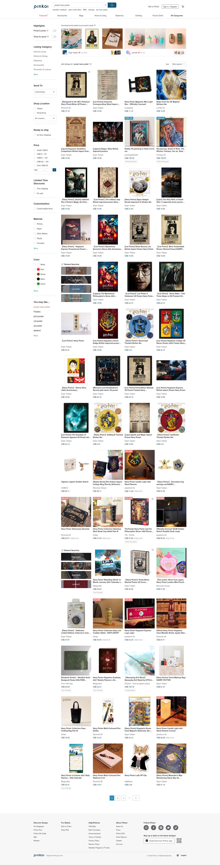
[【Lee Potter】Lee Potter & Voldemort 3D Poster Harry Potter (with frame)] (140, 277)
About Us (119, 826)
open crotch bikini (74, 9)
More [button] (36, 74)
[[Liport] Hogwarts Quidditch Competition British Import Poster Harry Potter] (76, 132)
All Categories (39, 826)
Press (118, 830)
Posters (37, 311)
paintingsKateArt (131, 154)
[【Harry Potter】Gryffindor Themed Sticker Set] (171, 418)
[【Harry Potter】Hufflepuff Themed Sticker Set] (108, 418)
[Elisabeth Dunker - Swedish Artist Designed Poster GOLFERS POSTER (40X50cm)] (76, 661)
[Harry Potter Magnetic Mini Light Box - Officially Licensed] (140, 85)
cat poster (38, 321)
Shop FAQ (65, 830)
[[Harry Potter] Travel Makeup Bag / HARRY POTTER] (171, 661)
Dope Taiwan (98, 107)
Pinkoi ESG (120, 833)
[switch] (45, 30)
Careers (119, 840)
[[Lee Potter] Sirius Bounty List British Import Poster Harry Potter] (140, 230)
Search (112, 5)
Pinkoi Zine (38, 830)
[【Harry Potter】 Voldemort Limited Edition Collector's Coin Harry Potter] (76, 613)
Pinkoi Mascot (121, 837)
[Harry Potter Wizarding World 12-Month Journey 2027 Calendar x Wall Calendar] (108, 563)
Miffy (85, 9)
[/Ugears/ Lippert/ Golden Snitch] (76, 465)
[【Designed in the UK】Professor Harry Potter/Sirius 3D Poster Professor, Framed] (76, 85)
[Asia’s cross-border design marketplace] (41, 6)
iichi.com (119, 844)
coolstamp (129, 107)
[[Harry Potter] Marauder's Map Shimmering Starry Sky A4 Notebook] (171, 758)
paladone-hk (130, 488)
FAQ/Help (92, 826)
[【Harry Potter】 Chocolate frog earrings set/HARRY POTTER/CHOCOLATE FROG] (171, 465)
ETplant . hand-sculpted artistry (137, 683)
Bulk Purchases (94, 830)
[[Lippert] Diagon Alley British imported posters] (108, 132)
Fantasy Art (161, 154)
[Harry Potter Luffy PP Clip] (140, 758)
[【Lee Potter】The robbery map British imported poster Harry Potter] (108, 183)
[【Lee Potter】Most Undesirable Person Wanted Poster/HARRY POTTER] (171, 230)
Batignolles (97, 585)
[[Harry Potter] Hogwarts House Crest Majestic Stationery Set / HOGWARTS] (140, 711)
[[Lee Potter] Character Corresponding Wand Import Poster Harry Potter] (108, 85)
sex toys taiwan (102, 9)
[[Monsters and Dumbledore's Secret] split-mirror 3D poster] (108, 371)
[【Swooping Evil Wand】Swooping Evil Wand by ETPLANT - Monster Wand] (140, 661)
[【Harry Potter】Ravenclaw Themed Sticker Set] (140, 324)
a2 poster (38, 325)
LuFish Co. (160, 107)
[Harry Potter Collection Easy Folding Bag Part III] (76, 711)
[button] (54, 169)
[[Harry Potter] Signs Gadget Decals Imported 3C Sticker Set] (140, 183)
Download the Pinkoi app (160, 840)
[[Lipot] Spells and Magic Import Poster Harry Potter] (140, 418)
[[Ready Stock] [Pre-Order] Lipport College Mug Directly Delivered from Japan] (108, 465)
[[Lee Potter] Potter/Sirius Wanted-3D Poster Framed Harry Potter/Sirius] (140, 371)
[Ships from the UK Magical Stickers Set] (171, 85)
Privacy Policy (94, 840)
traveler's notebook (60, 9)
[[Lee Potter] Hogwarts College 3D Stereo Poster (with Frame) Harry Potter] (171, 324)
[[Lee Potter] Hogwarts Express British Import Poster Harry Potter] (171, 371)
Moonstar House (99, 488)
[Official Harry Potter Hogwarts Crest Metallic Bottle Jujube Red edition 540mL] (171, 613)
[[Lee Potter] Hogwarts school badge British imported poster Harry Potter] (108, 324)
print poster (39, 316)
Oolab (95, 535)
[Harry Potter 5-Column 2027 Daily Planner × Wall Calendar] (76, 758)
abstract (37, 330)
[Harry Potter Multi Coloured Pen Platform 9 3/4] (108, 758)
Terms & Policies (95, 837)
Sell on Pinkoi (153, 6)
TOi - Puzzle (129, 535)
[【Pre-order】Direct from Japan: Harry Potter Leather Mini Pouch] (171, 563)
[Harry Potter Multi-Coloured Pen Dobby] (108, 711)
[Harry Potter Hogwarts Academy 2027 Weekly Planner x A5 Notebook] (108, 661)
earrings (91, 9)
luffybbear (129, 781)
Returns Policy (94, 844)
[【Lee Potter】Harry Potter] (76, 324)
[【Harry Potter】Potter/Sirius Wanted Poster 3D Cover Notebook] (140, 563)
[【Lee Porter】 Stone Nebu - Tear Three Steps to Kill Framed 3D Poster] (171, 277)
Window (36, 840)
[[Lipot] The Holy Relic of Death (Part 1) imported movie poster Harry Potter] (171, 183)
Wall (35, 837)
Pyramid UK (66, 107)
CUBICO (64, 488)
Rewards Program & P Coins (99, 848)
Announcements (95, 833)
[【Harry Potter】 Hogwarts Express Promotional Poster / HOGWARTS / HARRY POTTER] (76, 230)
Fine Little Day (67, 683)
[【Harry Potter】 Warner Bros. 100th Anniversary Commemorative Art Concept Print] (76, 371)
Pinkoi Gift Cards (40, 833)
